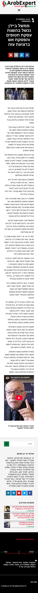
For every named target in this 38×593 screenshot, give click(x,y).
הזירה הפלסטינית (23, 19)
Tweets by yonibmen (25, 539)
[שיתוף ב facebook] (27, 55)
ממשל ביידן (24, 565)
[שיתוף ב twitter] (21, 55)
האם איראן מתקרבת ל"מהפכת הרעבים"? (26, 523)
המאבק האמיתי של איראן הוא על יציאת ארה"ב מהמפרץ (23, 508)
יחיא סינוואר (17, 563)
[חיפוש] (6, 443)
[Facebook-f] (29, 493)
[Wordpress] (8, 493)
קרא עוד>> (30, 511)
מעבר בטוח (14, 565)
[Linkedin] (13, 493)
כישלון (32, 565)
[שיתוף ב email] (11, 55)
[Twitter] (24, 493)
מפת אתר (33, 582)
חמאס (25, 563)
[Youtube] (19, 493)
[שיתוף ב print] (16, 55)
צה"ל (21, 567)
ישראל (8, 563)
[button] (19, 10)
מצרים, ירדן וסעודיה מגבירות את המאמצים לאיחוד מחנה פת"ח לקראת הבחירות (23, 515)
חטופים (32, 563)
